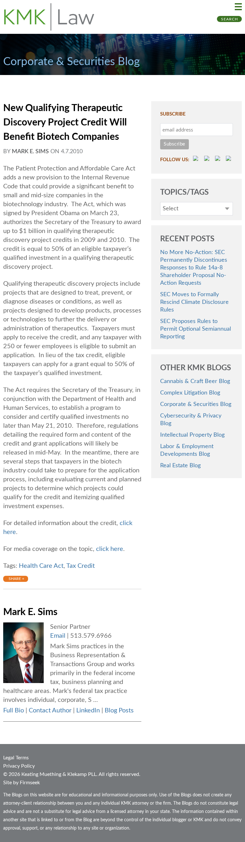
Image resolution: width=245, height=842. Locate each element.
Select (170, 209)
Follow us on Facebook (207, 159)
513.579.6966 (91, 636)
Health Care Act (41, 566)
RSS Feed (196, 159)
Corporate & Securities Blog (195, 404)
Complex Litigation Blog (190, 393)
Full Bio (13, 710)
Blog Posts (119, 710)
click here (109, 549)
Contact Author (50, 710)
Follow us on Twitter (218, 159)
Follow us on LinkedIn (229, 159)
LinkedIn (88, 710)
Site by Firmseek (21, 782)
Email (57, 636)
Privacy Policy (19, 766)
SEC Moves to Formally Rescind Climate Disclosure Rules (194, 302)
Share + (16, 579)
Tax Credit (80, 566)
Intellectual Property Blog (192, 435)
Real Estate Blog (180, 466)
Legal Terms (16, 757)
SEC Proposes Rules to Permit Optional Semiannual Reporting (195, 329)
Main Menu (238, 6)
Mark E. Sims (30, 151)
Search (229, 19)
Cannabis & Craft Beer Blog (195, 381)
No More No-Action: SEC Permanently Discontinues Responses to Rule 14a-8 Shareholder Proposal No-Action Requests (193, 268)
